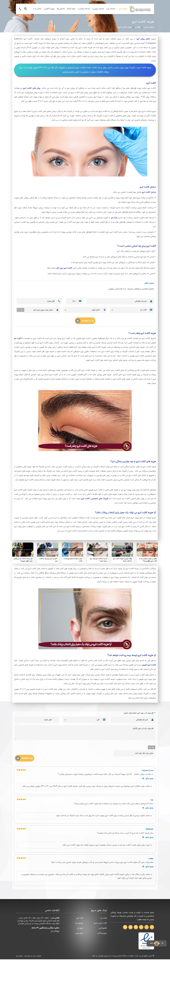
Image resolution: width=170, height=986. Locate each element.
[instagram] (136, 927)
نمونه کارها (71, 8)
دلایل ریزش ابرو (143, 39)
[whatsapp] (141, 927)
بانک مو (114, 217)
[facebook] (152, 927)
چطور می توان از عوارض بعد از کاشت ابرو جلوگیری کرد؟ (148, 559)
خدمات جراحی (84, 8)
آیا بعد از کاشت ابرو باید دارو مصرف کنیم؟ (98, 559)
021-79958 (55, 931)
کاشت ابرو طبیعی (149, 665)
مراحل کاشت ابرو (149, 192)
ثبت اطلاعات (26, 758)
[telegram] (146, 927)
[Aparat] (125, 927)
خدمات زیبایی (98, 8)
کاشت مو (18, 338)
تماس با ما (37, 8)
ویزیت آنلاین (49, 8)
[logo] (140, 9)
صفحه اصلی (122, 8)
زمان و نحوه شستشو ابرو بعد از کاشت (73, 559)
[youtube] (130, 927)
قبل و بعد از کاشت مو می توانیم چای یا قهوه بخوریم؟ (23, 559)
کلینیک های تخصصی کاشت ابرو (94, 498)
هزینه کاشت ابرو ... (124, 27)
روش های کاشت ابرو (31, 88)
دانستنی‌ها (61, 8)
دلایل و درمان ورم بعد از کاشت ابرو (48, 559)
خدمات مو (111, 8)
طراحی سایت (36, 956)
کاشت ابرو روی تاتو (64, 268)
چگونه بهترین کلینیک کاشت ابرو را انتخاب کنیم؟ (122, 559)
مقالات (138, 27)
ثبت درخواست (87, 320)
